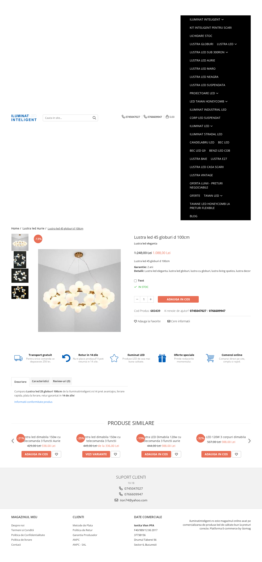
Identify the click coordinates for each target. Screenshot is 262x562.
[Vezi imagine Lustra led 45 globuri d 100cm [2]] (19, 276)
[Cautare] (94, 118)
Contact (16, 544)
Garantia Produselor (85, 535)
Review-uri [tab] (61, 381)
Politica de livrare (21, 540)
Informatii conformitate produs (33, 402)
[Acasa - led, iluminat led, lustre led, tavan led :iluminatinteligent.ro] (24, 117)
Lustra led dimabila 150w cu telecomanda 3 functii (101, 439)
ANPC (76, 540)
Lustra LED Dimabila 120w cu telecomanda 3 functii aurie (161, 439)
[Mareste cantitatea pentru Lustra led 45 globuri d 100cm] (151, 299)
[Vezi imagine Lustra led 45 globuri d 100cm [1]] (19, 259)
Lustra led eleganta (145, 243)
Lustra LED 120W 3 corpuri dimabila (221, 437)
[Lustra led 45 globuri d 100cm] (79, 290)
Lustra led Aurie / (35, 228)
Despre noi (17, 525)
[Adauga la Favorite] (56, 454)
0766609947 (133, 494)
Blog (193, 216)
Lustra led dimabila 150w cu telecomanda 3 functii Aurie (41, 439)
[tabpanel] (79, 290)
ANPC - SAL (79, 544)
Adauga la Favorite (149, 321)
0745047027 (133, 488)
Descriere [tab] (20, 382)
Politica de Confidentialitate (28, 535)
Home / (16, 228)
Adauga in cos (178, 299)
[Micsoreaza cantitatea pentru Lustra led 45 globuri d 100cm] (137, 299)
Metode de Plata (83, 525)
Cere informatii (180, 321)
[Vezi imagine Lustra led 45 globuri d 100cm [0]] (19, 242)
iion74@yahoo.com (133, 500)
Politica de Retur (83, 530)
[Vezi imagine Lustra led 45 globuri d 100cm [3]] (19, 292)
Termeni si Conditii (22, 530)
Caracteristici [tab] (40, 381)
